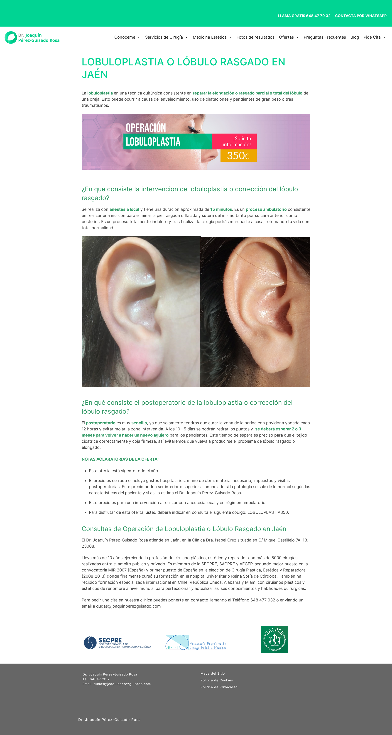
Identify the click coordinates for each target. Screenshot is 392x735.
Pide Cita (372, 37)
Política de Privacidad (219, 687)
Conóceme (124, 37)
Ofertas (286, 37)
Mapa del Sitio (213, 673)
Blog (354, 37)
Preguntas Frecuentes (325, 37)
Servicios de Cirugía (164, 37)
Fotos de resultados (255, 37)
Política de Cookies (217, 680)
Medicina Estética (210, 37)
